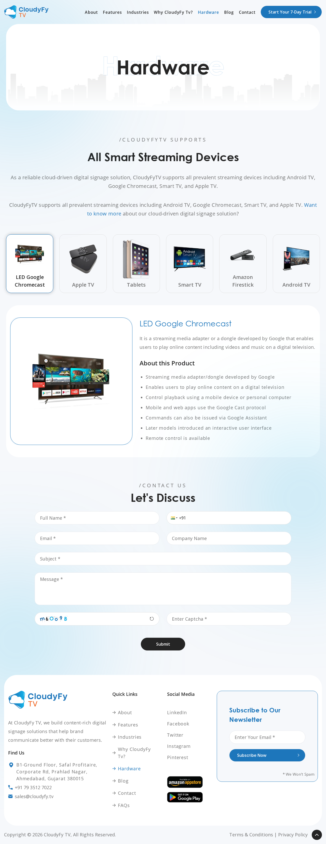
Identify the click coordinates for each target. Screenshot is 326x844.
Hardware (208, 12)
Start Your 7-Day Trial (289, 12)
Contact (247, 12)
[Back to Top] (317, 835)
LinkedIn (177, 712)
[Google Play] (190, 797)
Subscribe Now (251, 755)
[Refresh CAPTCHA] (152, 618)
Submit (163, 644)
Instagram (179, 746)
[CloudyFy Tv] (26, 12)
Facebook (178, 724)
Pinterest (177, 757)
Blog (229, 12)
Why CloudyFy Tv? (173, 12)
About (91, 12)
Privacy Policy (293, 835)
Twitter (175, 735)
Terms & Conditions (251, 835)
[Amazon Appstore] (190, 782)
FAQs (124, 805)
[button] (171, 517)
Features (112, 12)
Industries (138, 12)
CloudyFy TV (57, 835)
